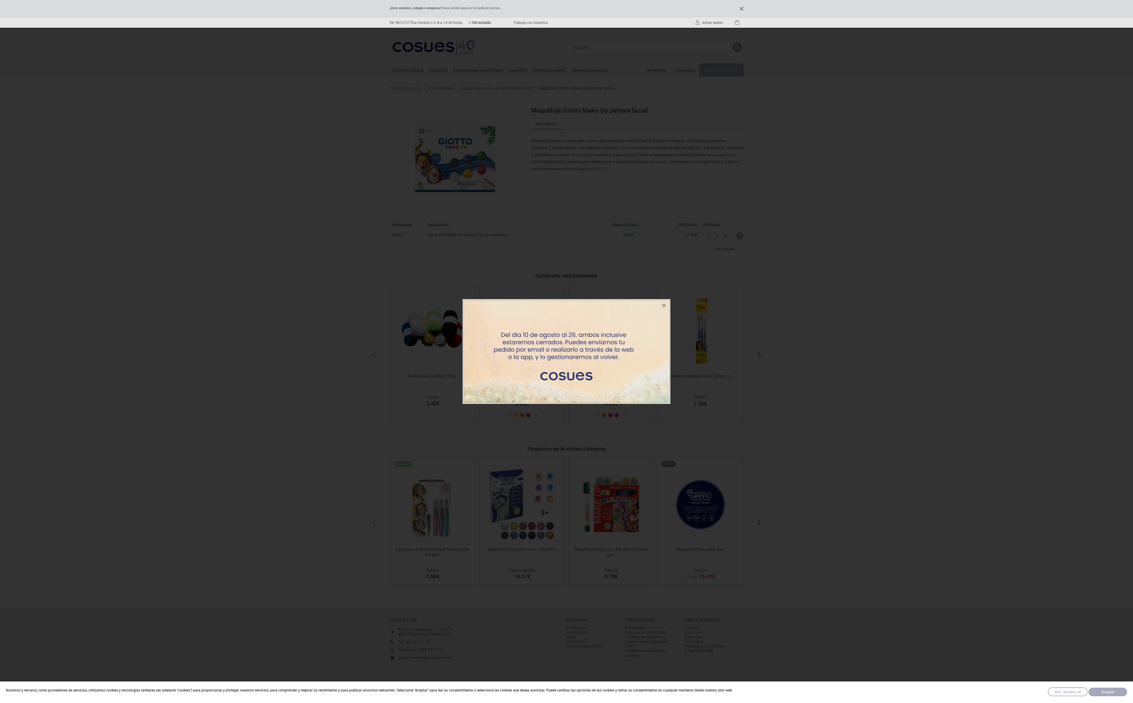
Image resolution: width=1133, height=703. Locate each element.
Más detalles (1065, 692)
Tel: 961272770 (401, 22)
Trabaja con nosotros (530, 22)
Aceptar (1107, 692)
